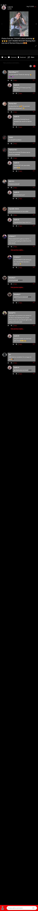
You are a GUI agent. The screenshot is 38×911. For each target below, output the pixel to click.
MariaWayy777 (18, 87)
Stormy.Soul (17, 119)
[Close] (3, 4)
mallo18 (16, 259)
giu (15, 370)
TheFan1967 (17, 165)
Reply (15, 80)
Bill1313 (16, 195)
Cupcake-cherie (18, 222)
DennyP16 (17, 338)
